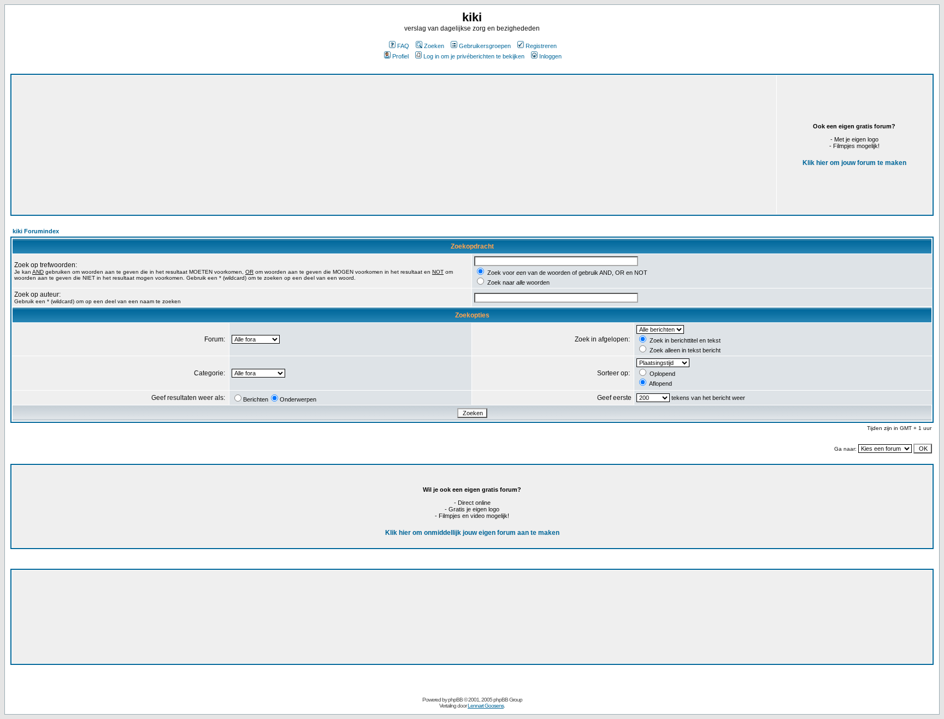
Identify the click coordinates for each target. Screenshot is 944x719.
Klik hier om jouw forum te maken (854, 163)
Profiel (400, 56)
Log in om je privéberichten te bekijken (473, 56)
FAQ (403, 46)
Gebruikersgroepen (485, 46)
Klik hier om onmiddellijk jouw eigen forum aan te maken (472, 533)
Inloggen (550, 56)
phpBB (455, 700)
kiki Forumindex (36, 231)
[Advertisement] (272, 140)
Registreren (541, 46)
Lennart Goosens (486, 706)
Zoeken (434, 46)
